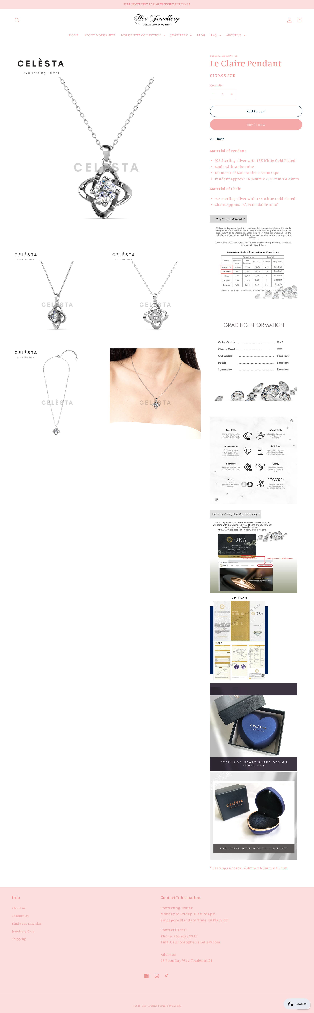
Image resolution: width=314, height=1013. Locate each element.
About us (19, 908)
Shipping (19, 939)
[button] (17, 20)
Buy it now (256, 124)
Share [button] (220, 139)
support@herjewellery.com (196, 942)
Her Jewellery (150, 1005)
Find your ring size (27, 923)
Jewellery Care (23, 931)
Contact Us (20, 916)
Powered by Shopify (169, 1005)
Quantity (216, 85)
